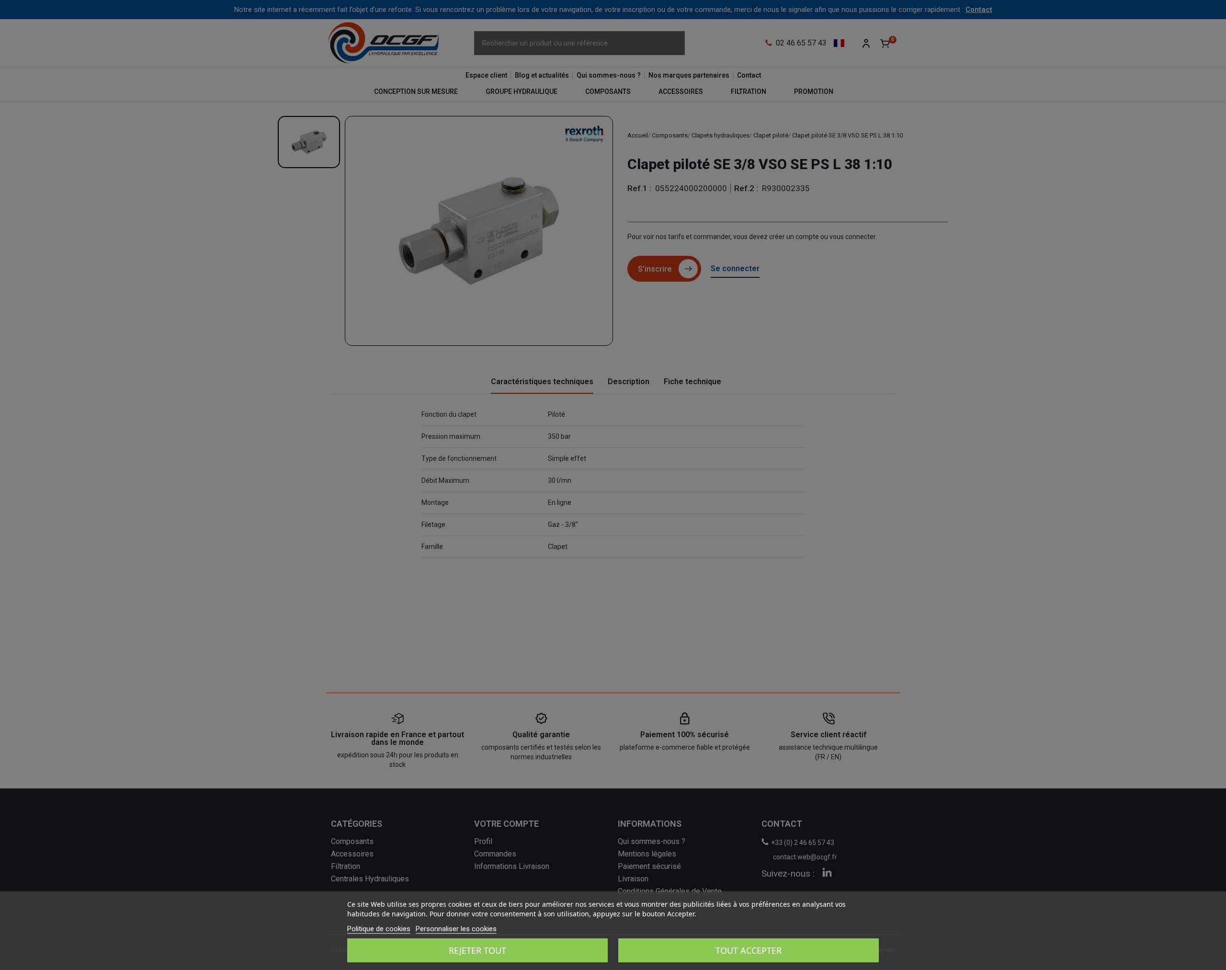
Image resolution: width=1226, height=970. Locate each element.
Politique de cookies (378, 928)
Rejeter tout (477, 950)
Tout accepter (748, 950)
